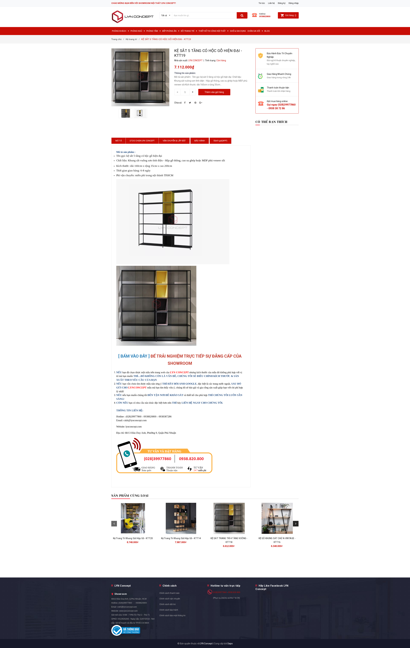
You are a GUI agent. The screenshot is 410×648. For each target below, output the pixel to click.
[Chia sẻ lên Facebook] (184, 102)
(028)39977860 (286, 104)
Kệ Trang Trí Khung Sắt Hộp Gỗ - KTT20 (133, 538)
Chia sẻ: (178, 102)
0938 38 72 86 (276, 108)
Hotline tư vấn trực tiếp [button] (225, 585)
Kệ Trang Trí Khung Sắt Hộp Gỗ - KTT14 (181, 538)
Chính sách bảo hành (168, 610)
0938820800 (264, 16)
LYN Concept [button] (123, 585)
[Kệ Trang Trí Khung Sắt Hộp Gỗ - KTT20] (133, 518)
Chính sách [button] (169, 585)
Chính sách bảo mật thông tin (172, 615)
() (290, 15)
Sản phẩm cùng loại (130, 496)
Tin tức (262, 3)
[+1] (200, 102)
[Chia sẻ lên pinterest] (195, 102)
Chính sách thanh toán (169, 593)
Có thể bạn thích (271, 122)
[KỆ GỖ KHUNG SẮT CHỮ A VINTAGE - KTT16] (277, 518)
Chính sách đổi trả (167, 604)
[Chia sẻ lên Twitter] (190, 102)
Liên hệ (271, 3)
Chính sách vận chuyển (169, 599)
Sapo (230, 643)
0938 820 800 (234, 592)
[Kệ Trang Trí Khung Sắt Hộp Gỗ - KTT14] (181, 518)
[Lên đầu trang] (404, 641)
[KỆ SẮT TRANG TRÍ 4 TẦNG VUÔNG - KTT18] (229, 518)
